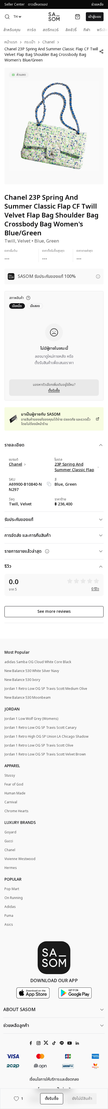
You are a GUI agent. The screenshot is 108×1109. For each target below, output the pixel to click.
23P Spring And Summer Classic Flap (74, 467)
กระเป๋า (29, 42)
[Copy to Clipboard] (49, 484)
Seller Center (14, 4)
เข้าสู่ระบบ (94, 16)
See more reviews (54, 611)
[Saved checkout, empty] (78, 16)
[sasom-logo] (54, 16)
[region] (54, 126)
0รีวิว (95, 589)
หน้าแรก (10, 42)
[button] (7, 16)
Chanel (48, 42)
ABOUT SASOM (19, 1009)
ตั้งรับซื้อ (54, 390)
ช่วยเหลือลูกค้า (16, 1025)
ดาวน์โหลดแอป (38, 4)
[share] (101, 51)
